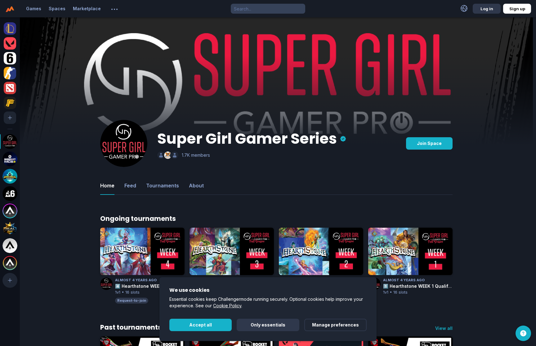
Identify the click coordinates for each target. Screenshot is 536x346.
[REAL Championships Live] (9, 228)
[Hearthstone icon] (106, 234)
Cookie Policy (227, 305)
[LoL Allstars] (9, 211)
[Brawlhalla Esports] (9, 176)
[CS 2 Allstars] (9, 245)
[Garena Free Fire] (10, 103)
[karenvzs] (174, 155)
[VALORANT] (10, 43)
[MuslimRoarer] (168, 155)
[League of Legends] (10, 28)
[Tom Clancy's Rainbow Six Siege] (10, 58)
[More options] (114, 9)
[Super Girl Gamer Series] (9, 141)
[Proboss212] (161, 155)
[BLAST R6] (9, 193)
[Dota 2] (10, 88)
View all (444, 328)
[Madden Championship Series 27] (9, 158)
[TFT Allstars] (9, 263)
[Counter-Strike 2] (10, 73)
